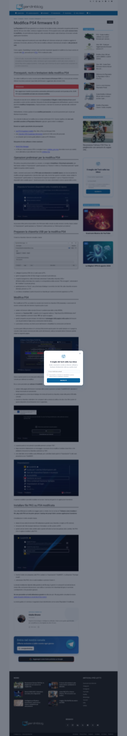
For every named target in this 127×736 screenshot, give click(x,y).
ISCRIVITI (63, 380)
